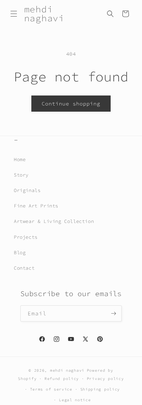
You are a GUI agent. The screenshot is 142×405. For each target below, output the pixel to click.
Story (21, 175)
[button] (13, 13)
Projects (26, 237)
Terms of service (51, 389)
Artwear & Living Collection (54, 221)
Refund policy (61, 378)
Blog (20, 252)
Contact (24, 268)
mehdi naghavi (67, 370)
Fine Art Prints (36, 206)
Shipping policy (100, 389)
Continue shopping (71, 103)
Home (20, 159)
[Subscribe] (113, 313)
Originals (27, 190)
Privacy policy (105, 378)
